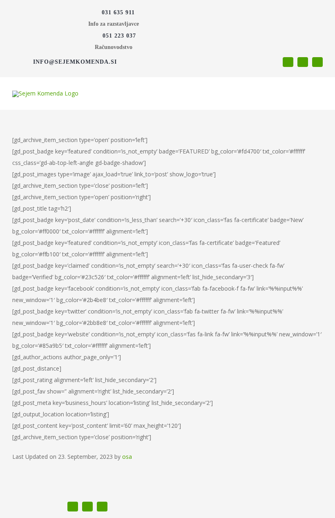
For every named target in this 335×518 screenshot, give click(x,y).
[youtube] (302, 62)
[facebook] (288, 62)
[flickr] (317, 62)
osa (127, 456)
